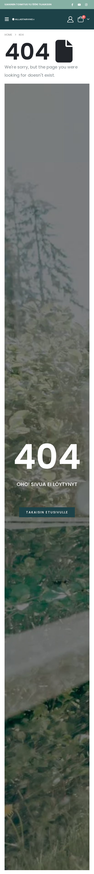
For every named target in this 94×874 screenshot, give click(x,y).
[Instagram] (86, 4)
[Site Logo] (23, 19)
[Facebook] (72, 4)
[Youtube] (79, 4)
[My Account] (70, 19)
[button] (8, 19)
